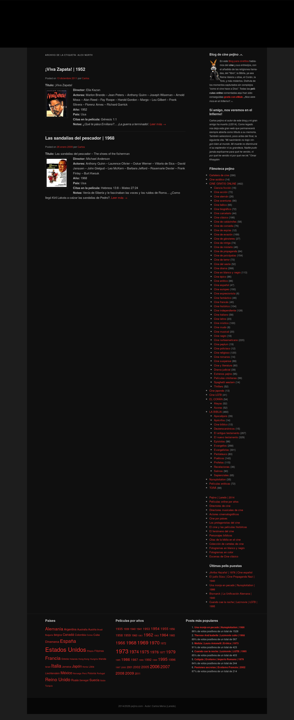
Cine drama (220, 268)
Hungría (94, 658)
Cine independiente (225, 310)
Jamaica (66, 666)
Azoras (218, 407)
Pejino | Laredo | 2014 (221, 497)
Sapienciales (221, 475)
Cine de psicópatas (225, 255)
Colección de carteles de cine (226, 544)
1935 (119, 628)
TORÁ (212, 488)
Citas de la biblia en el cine (225, 539)
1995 (163, 659)
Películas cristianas (225, 378)
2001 (129, 667)
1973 (122, 651)
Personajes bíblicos (220, 535)
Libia (91, 666)
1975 (144, 652)
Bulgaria (49, 634)
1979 (171, 652)
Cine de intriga (222, 243)
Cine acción (221, 192)
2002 (136, 666)
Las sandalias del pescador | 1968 (79, 138)
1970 (154, 642)
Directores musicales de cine (226, 510)
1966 (120, 642)
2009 (129, 673)
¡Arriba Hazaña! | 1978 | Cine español (230, 572)
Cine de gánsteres (224, 238)
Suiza (102, 680)
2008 (120, 673)
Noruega (77, 673)
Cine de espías (222, 230)
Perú (84, 673)
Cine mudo (220, 327)
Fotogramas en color (221, 552)
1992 (148, 659)
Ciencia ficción (222, 188)
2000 (123, 667)
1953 (146, 628)
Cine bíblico (221, 424)
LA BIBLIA (215, 412)
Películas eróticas (219, 483)
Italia (56, 665)
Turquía (49, 685)
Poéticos (219, 458)
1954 (155, 628)
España (68, 640)
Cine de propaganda (225, 251)
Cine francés (221, 302)
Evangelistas (221, 450)
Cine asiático (216, 179)
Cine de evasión (223, 234)
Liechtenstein (52, 673)
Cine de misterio (223, 247)
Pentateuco (220, 454)
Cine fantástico (222, 298)
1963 (156, 635)
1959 (127, 635)
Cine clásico (221, 217)
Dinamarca (52, 641)
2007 (165, 666)
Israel (47, 666)
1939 (126, 629)
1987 (134, 659)
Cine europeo (221, 289)
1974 (134, 651)
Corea (90, 634)
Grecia (65, 658)
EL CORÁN (216, 399)
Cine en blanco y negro (227, 272)
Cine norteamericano (226, 340)
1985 (118, 659)
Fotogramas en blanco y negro (227, 548)
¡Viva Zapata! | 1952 (65, 69)
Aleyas (218, 403)
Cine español (221, 285)
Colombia (80, 634)
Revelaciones (222, 467)
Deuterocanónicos (224, 428)
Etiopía (90, 650)
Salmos (218, 471)
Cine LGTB (215, 395)
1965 (172, 635)
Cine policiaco (222, 348)
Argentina (70, 629)
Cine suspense (222, 361)
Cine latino (220, 319)
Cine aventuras (222, 200)
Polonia (92, 673)
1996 (172, 659)
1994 (154, 659)
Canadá (68, 634)
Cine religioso (222, 352)
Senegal (84, 680)
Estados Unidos (65, 649)
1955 (164, 628)
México (66, 672)
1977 (162, 652)
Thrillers (218, 386)
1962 (148, 635)
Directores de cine (219, 506)
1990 (141, 659)
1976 (154, 651)
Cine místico (221, 323)
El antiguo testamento (226, 433)
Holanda (74, 658)
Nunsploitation (217, 479)
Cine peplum (221, 344)
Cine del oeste (222, 264)
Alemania (54, 628)
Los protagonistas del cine (224, 522)
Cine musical (221, 331)
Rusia (75, 680)
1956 (172, 629)
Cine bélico (220, 205)
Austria (92, 629)
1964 (164, 634)
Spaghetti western (224, 382)
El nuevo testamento (226, 437)
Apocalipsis (220, 416)
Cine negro (220, 336)
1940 (133, 629)
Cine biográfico (222, 209)
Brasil (99, 629)
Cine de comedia (223, 226)
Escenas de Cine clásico (223, 556)
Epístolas (219, 441)
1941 (139, 629)
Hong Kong (83, 658)
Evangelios (220, 445)
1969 (142, 642)
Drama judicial (222, 369)
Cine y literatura (223, 365)
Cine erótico (221, 281)
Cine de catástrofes (225, 221)
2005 (145, 666)
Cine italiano (221, 314)
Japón (77, 666)
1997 (118, 667)
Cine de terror (222, 259)
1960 (134, 635)
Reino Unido (57, 679)
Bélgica (58, 634)
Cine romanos (222, 357)
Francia (53, 658)
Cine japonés (216, 390)
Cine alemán (221, 196)
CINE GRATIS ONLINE (222, 183)
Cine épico (220, 276)
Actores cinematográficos (224, 514)
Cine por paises (218, 518)
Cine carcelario (222, 213)
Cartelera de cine (219, 175)
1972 (163, 643)
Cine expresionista (224, 293)
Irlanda (102, 658)
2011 (137, 673)
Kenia (85, 666)
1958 (119, 635)
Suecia (94, 679)
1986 (125, 659)
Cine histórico (222, 306)
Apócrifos (219, 420)
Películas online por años (224, 501)
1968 (131, 642)
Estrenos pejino (223, 374)
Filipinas (99, 650)
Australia (82, 629)
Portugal (101, 673)
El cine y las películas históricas (228, 527)
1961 (140, 635)
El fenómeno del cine (221, 531)
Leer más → (158, 124)
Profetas (219, 462)
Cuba (96, 634)
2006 (155, 666)
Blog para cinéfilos (239, 61)
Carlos (85, 78)
